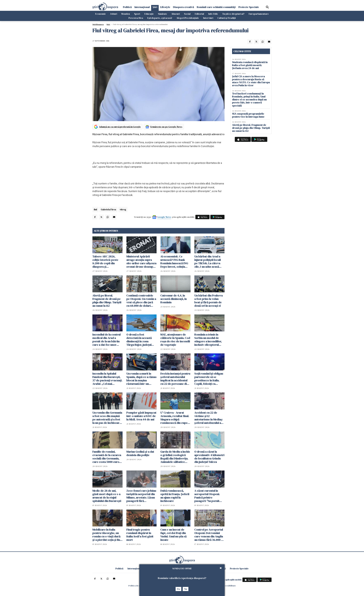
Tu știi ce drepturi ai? (233, 13)
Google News (164, 216)
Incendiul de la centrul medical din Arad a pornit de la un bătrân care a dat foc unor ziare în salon (106, 339)
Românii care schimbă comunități (216, 7)
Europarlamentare (259, 13)
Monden (125, 13)
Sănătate (162, 13)
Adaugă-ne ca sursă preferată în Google (120, 126)
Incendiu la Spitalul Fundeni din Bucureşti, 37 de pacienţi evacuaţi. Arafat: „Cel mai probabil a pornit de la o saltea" (107, 378)
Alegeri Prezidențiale (187, 17)
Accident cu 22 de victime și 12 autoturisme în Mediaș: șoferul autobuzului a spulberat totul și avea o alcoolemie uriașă (209, 417)
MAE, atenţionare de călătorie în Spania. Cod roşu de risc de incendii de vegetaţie (175, 339)
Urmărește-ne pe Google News (166, 126)
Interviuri (208, 17)
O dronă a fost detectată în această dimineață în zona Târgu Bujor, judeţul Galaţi (139, 339)
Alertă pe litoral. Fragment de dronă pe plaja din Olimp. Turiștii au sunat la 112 (106, 300)
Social (187, 13)
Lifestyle (165, 7)
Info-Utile (213, 13)
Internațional (142, 7)
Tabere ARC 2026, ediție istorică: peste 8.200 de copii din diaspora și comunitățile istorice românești (105, 261)
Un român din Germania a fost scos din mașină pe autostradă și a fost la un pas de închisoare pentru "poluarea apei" (107, 417)
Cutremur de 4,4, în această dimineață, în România (173, 299)
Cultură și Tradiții (226, 17)
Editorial (199, 13)
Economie (100, 13)
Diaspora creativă (183, 7)
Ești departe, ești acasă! (159, 17)
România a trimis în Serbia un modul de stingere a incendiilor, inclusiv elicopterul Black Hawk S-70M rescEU (208, 339)
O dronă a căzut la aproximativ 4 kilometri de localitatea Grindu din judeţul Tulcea (209, 457)
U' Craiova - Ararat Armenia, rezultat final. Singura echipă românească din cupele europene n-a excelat (175, 417)
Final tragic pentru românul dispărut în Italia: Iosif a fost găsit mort (139, 534)
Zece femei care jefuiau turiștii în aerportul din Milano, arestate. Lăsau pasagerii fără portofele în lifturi (141, 496)
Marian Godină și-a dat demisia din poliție (140, 453)
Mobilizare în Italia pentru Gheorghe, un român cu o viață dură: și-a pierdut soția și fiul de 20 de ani (106, 534)
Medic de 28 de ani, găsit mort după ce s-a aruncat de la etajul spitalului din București (106, 496)
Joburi (113, 13)
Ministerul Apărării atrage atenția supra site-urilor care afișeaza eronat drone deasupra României (141, 261)
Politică (127, 7)
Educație (149, 13)
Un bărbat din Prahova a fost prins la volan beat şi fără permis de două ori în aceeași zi (208, 300)
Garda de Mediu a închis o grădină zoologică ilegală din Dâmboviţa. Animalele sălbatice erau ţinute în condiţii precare (175, 457)
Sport (137, 13)
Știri (155, 7)
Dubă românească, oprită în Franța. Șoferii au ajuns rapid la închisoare (174, 496)
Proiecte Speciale (248, 7)
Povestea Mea (136, 17)
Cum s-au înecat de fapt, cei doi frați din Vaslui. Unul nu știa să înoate (173, 534)
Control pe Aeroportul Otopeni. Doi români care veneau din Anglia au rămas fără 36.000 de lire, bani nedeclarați (209, 534)
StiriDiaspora (98, 24)
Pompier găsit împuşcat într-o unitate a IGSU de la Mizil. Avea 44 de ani (141, 416)
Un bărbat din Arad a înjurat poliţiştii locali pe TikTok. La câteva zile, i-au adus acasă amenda (207, 261)
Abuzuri (175, 13)
